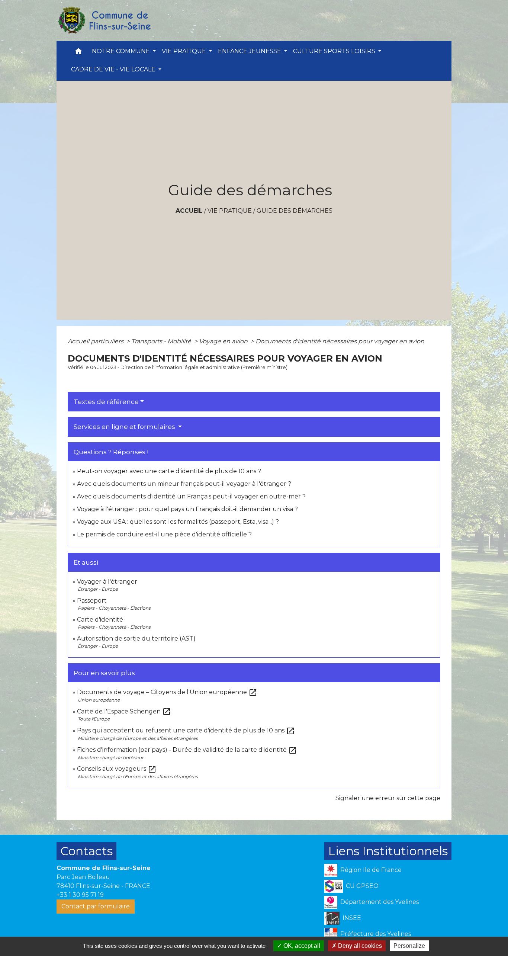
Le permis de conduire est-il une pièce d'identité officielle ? (164, 534)
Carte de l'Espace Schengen (124, 711)
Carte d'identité (100, 619)
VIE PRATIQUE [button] (185, 51)
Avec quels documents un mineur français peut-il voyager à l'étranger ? (184, 483)
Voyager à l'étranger (107, 581)
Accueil (189, 210)
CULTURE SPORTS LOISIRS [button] (335, 51)
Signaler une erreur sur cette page (387, 798)
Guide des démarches (294, 210)
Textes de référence (106, 401)
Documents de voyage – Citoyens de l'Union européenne (167, 692)
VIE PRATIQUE (230, 210)
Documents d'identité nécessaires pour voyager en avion (339, 341)
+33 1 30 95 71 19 (80, 894)
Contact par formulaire (95, 906)
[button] (78, 53)
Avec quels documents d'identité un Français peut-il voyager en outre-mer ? (191, 496)
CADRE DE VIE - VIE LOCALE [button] (114, 69)
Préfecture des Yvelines (375, 933)
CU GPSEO (362, 885)
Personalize (409, 946)
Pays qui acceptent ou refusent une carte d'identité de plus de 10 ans (186, 730)
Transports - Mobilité (162, 341)
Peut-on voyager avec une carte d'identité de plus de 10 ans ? (169, 471)
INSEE (352, 917)
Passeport (92, 600)
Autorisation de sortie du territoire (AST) (136, 638)
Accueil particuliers (96, 341)
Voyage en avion (224, 341)
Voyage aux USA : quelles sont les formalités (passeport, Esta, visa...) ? (178, 521)
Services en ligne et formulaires (125, 426)
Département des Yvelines (379, 901)
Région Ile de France (371, 869)
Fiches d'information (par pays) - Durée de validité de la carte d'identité (187, 749)
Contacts (86, 851)
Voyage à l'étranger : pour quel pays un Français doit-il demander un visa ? (187, 509)
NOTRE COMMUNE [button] (121, 51)
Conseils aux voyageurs (117, 768)
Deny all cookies (359, 946)
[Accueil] (104, 20)
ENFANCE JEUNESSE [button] (250, 51)
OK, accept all (301, 946)
